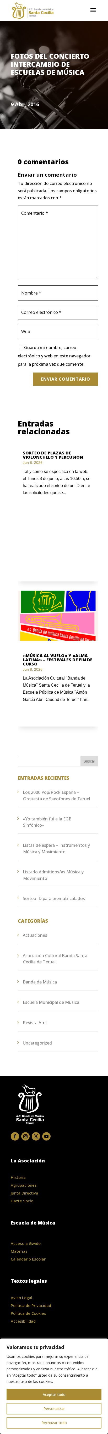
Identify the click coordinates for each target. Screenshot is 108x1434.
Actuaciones (35, 935)
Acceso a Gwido (26, 1243)
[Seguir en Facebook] (15, 1136)
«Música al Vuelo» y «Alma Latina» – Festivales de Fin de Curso (58, 660)
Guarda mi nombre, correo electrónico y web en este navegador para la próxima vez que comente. (54, 356)
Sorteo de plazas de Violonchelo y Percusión (53, 455)
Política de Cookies (28, 1313)
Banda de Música (40, 982)
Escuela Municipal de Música (51, 1002)
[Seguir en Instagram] (25, 1136)
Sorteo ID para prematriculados (54, 898)
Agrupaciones (24, 1185)
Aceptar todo (54, 1394)
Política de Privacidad (31, 1305)
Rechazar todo (54, 1422)
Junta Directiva (24, 1193)
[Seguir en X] (36, 1136)
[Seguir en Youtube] (46, 1136)
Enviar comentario (65, 379)
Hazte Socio (22, 1200)
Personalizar (54, 1408)
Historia (18, 1177)
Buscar (89, 761)
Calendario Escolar (28, 1259)
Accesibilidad (23, 1321)
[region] (54, 1386)
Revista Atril (35, 1022)
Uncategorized (37, 1043)
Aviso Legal (21, 1297)
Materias (19, 1251)
